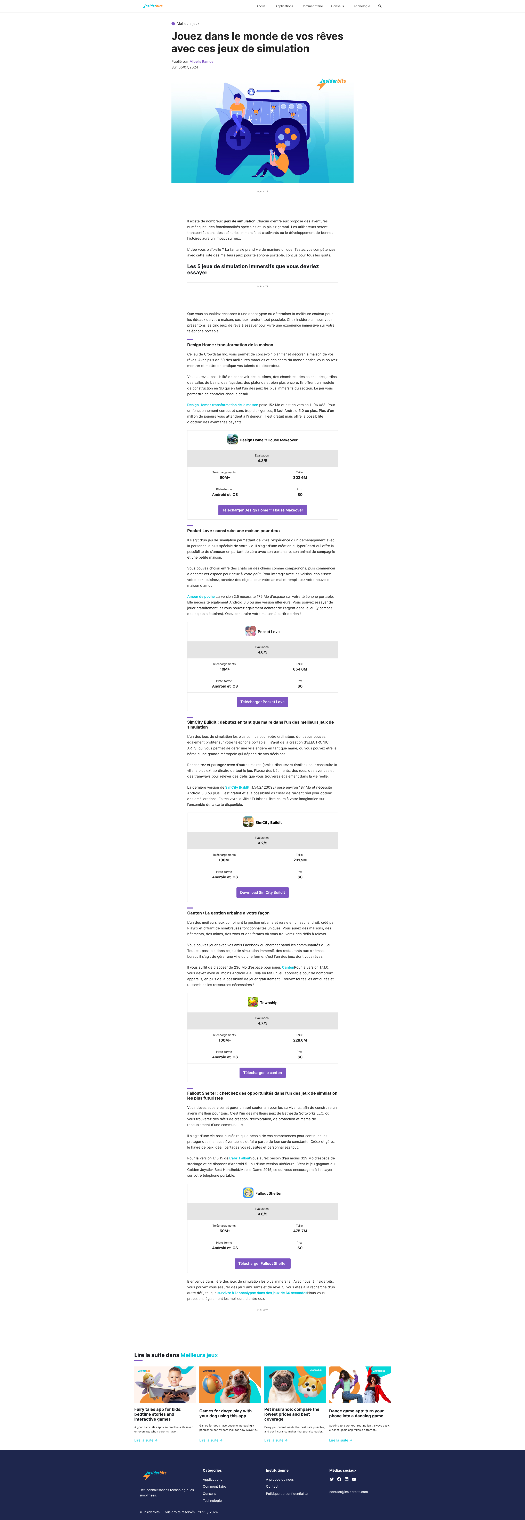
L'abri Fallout (239, 1158)
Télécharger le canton (262, 1072)
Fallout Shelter (269, 1193)
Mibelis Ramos (201, 61)
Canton (287, 967)
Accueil (262, 6)
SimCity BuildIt (236, 787)
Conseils (337, 6)
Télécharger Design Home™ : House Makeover (262, 510)
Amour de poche (201, 596)
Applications (284, 6)
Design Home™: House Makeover (269, 440)
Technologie (361, 6)
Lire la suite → (146, 1440)
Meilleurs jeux (188, 24)
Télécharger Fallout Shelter (262, 1263)
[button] (380, 6)
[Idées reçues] (152, 6)
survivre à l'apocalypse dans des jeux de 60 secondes (262, 1293)
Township (268, 1003)
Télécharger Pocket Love (262, 702)
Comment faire (312, 6)
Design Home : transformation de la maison (222, 405)
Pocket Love (269, 632)
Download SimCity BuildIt (262, 892)
